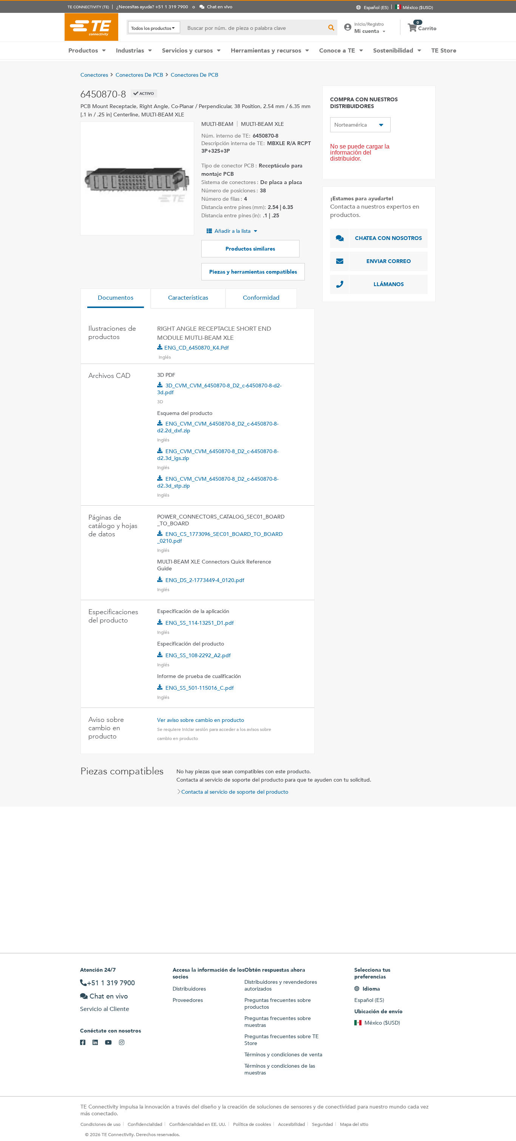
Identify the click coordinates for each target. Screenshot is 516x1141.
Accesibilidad (291, 1124)
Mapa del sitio (354, 1124)
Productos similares (250, 248)
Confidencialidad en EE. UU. (197, 1124)
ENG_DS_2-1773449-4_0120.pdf (204, 580)
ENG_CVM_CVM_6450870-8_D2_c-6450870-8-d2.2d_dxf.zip (217, 427)
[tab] (115, 298)
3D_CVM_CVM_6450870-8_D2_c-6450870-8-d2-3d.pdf (219, 389)
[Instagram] (125, 1042)
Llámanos (389, 284)
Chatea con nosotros (388, 238)
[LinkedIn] (99, 1042)
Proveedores (188, 1000)
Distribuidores (189, 988)
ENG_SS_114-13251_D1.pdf (199, 622)
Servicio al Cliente (104, 1009)
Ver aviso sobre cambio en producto (200, 720)
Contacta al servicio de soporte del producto (234, 791)
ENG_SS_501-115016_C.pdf (199, 687)
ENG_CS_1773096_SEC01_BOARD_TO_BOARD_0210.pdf (220, 537)
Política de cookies (252, 1124)
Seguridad (322, 1124)
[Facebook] (86, 1042)
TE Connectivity (91, 27)
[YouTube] (112, 1042)
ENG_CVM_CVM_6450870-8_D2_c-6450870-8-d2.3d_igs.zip (217, 454)
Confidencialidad (145, 1124)
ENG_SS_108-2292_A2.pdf (198, 655)
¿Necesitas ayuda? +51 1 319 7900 (152, 6)
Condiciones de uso (100, 1124)
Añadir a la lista (232, 231)
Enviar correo (388, 261)
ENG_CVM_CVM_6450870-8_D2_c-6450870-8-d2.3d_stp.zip (217, 482)
